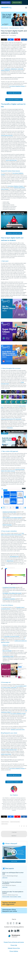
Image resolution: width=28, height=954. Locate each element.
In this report (13, 687)
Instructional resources (14, 28)
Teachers (22, 28)
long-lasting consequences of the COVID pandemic (12, 534)
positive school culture (6, 754)
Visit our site (14, 861)
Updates (19, 896)
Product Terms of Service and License (14, 942)
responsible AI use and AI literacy (11, 636)
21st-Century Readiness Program (18, 713)
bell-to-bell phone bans (11, 160)
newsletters (10, 428)
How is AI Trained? (7, 651)
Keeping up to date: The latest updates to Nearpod (12, 892)
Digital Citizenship (5, 821)
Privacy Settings (14, 951)
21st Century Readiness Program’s (15, 186)
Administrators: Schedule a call (14, 99)
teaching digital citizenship (7, 135)
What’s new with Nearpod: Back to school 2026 (12, 873)
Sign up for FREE (17, 2)
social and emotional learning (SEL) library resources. (12, 470)
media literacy (7, 69)
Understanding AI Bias (8, 656)
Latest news (4, 877)
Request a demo (6, 2)
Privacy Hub (14, 945)
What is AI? (5, 645)
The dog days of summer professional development (11, 882)
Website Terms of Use (14, 948)
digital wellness (4, 823)
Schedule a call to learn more (14, 233)
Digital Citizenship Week (15, 821)
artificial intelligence (5, 70)
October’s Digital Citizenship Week (9, 749)
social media (20, 69)
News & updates (13, 896)
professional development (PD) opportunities (11, 419)
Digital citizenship (4, 28)
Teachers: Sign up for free (14, 92)
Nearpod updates (6, 896)
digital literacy (14, 69)
